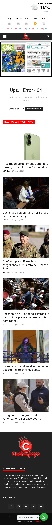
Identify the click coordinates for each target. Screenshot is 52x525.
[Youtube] (41, 506)
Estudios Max (38, 521)
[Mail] (26, 506)
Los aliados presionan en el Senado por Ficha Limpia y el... (25, 214)
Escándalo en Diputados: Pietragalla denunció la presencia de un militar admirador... (26, 317)
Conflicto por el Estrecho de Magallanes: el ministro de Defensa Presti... (25, 265)
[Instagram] (18, 506)
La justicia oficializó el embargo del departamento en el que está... (26, 368)
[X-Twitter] (33, 506)
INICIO (11, 517)
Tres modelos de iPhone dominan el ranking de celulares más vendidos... (26, 165)
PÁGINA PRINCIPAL (34, 109)
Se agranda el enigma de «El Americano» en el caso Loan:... (22, 416)
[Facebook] (11, 506)
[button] (4, 36)
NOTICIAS (7, 171)
